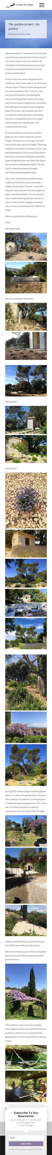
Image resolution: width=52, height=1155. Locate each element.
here (7, 144)
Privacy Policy (38, 1149)
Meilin (14, 34)
